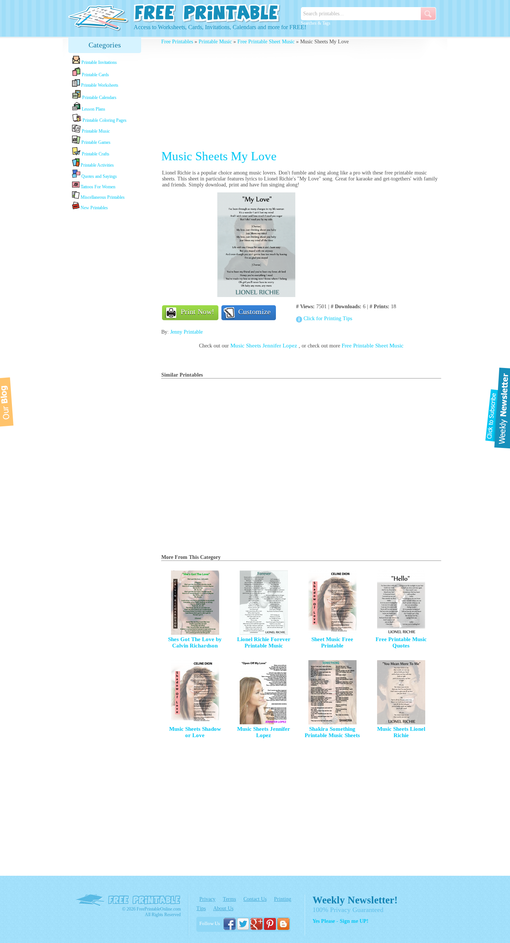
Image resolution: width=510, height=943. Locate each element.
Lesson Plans (93, 109)
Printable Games (95, 142)
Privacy (207, 899)
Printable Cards (95, 74)
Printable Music (95, 131)
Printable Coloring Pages (104, 120)
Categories (104, 45)
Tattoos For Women (97, 186)
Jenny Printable (186, 332)
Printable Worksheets (99, 85)
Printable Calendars (98, 97)
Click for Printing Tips (328, 318)
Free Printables (177, 41)
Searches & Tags (315, 23)
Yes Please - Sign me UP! (340, 921)
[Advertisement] (105, 329)
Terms (229, 899)
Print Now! (197, 311)
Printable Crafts (95, 154)
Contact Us (255, 899)
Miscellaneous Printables (102, 197)
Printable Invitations (98, 62)
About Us (223, 908)
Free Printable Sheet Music (266, 41)
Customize (254, 311)
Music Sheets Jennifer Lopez (264, 346)
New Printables (94, 207)
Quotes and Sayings (98, 176)
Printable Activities (97, 165)
